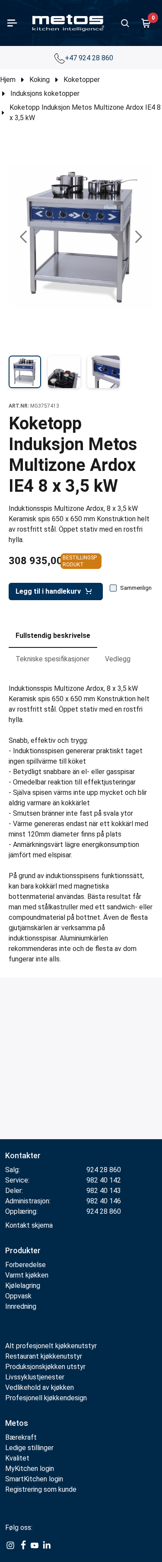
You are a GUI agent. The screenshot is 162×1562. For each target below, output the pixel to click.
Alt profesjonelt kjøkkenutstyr (51, 1346)
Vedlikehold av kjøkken (39, 1387)
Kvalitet (17, 1458)
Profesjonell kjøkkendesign (46, 1398)
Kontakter (23, 1155)
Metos (16, 1423)
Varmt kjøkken (26, 1275)
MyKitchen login (29, 1468)
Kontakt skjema (29, 1225)
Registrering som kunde (40, 1489)
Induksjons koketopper (44, 93)
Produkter (23, 1250)
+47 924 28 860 (90, 58)
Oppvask (18, 1296)
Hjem (8, 79)
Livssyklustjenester (34, 1377)
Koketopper (82, 79)
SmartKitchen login (34, 1479)
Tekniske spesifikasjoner (52, 659)
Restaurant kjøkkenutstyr (43, 1356)
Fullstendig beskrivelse (53, 635)
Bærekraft (21, 1437)
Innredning (20, 1306)
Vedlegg (117, 659)
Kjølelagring (22, 1285)
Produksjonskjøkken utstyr (45, 1367)
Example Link (10, 1545)
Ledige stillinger (29, 1448)
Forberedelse (25, 1265)
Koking (39, 79)
